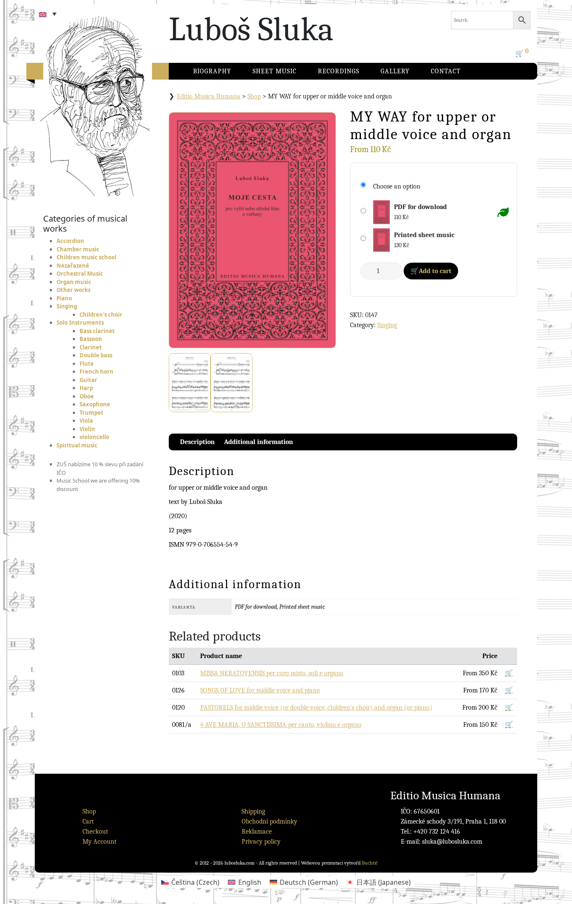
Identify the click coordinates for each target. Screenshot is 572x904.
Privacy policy (261, 841)
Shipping (253, 811)
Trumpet (91, 412)
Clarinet (91, 347)
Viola (86, 420)
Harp (86, 388)
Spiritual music (77, 445)
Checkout (95, 831)
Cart (88, 821)
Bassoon (91, 339)
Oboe (87, 396)
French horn (96, 371)
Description (197, 442)
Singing (67, 306)
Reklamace (257, 831)
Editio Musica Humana (208, 96)
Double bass (96, 355)
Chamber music (78, 249)
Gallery (395, 71)
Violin (87, 429)
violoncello (94, 437)
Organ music (74, 282)
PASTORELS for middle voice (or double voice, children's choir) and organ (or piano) (316, 707)
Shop (254, 96)
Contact (446, 71)
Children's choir (101, 314)
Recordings (338, 71)
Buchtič (370, 863)
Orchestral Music (80, 273)
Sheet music (274, 71)
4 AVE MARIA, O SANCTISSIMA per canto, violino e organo (280, 724)
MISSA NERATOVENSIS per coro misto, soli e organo (271, 673)
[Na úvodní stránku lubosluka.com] (110, 98)
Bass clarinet (97, 331)
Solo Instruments (80, 322)
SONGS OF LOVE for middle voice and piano (260, 690)
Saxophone (95, 404)
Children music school (86, 257)
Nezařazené (73, 265)
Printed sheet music (424, 235)
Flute (87, 363)
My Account (99, 841)
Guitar (88, 380)
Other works (73, 290)
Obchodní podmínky (269, 821)
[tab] (197, 442)
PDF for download (420, 207)
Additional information (258, 442)
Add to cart (435, 271)
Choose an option (396, 186)
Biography (212, 71)
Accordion (70, 241)
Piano (64, 298)
